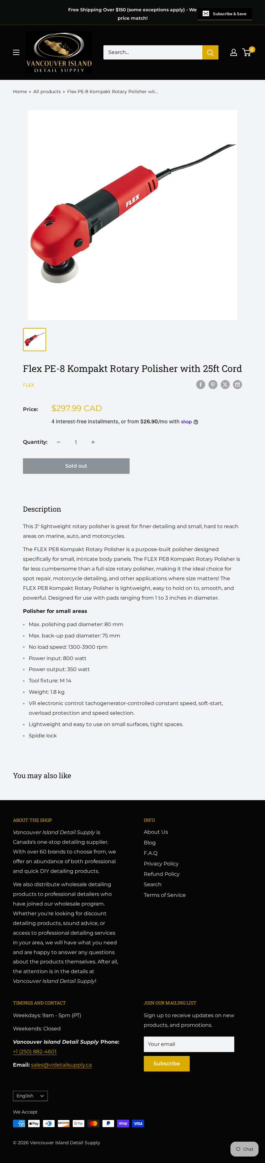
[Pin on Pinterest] (212, 384)
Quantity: (35, 442)
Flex (28, 385)
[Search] (210, 52)
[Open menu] (16, 52)
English (24, 1095)
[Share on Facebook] (200, 384)
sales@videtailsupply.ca (61, 1065)
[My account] (233, 52)
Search (153, 884)
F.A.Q (150, 853)
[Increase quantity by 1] (93, 442)
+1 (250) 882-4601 (35, 1052)
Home (20, 91)
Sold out (76, 466)
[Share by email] (237, 384)
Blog (150, 843)
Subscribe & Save (229, 13)
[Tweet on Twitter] (225, 384)
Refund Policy (162, 874)
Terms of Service (165, 895)
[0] (247, 52)
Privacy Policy (161, 864)
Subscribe (167, 1063)
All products (47, 91)
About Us (156, 832)
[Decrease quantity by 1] (58, 442)
